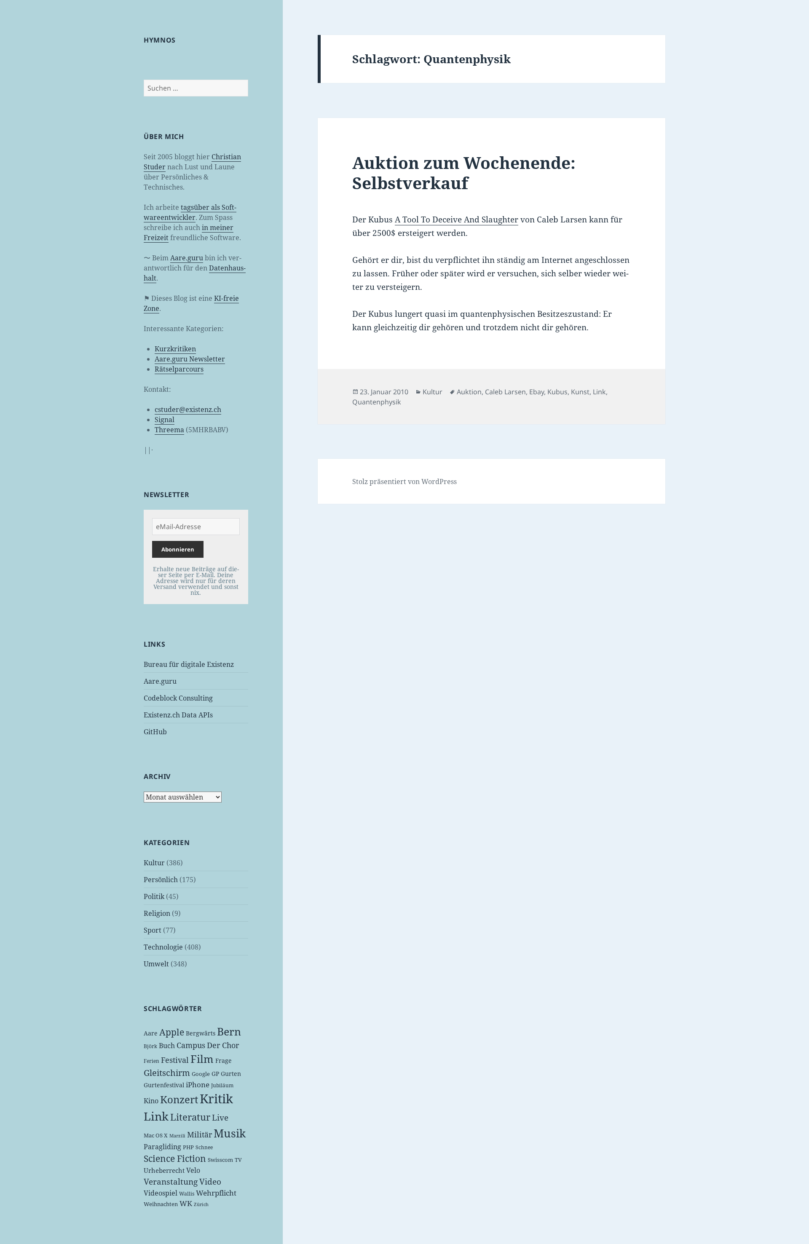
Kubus (557, 391)
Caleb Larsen (505, 391)
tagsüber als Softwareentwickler (190, 212)
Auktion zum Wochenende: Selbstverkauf (464, 172)
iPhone (197, 1084)
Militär (199, 1134)
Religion (157, 913)
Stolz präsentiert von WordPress (404, 481)
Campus (191, 1045)
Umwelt (156, 963)
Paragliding (162, 1146)
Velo (193, 1170)
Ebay (536, 391)
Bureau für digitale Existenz (189, 664)
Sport (152, 930)
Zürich (201, 1204)
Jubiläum (222, 1085)
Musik (230, 1133)
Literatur (190, 1116)
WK (185, 1203)
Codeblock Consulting (178, 698)
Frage (223, 1061)
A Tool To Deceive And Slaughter (456, 219)
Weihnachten (161, 1204)
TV (238, 1160)
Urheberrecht (164, 1170)
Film (202, 1059)
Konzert (179, 1099)
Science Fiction (175, 1158)
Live (220, 1117)
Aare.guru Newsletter (190, 359)
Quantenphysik (376, 402)
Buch (167, 1045)
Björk (150, 1046)
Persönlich (161, 879)
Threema (169, 429)
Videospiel (160, 1193)
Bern (229, 1031)
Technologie (163, 947)
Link (156, 1116)
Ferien (151, 1061)
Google (201, 1074)
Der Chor (223, 1045)
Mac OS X (156, 1135)
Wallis (186, 1193)
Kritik (216, 1098)
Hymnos (160, 40)
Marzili (177, 1136)
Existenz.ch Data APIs (178, 715)
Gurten (231, 1074)
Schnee (204, 1147)
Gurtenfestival (164, 1085)
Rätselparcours (179, 369)
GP (215, 1074)
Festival (175, 1060)
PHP (188, 1147)
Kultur (154, 862)
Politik (154, 896)
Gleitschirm (167, 1072)
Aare (151, 1033)
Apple (171, 1032)
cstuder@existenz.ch (188, 409)
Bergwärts (200, 1033)
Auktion (469, 391)
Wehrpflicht (216, 1193)
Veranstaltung (171, 1181)
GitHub (155, 731)
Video (210, 1181)
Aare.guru (186, 257)
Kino (151, 1100)
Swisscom (220, 1160)
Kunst (580, 391)
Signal (164, 419)
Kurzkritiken (175, 348)
